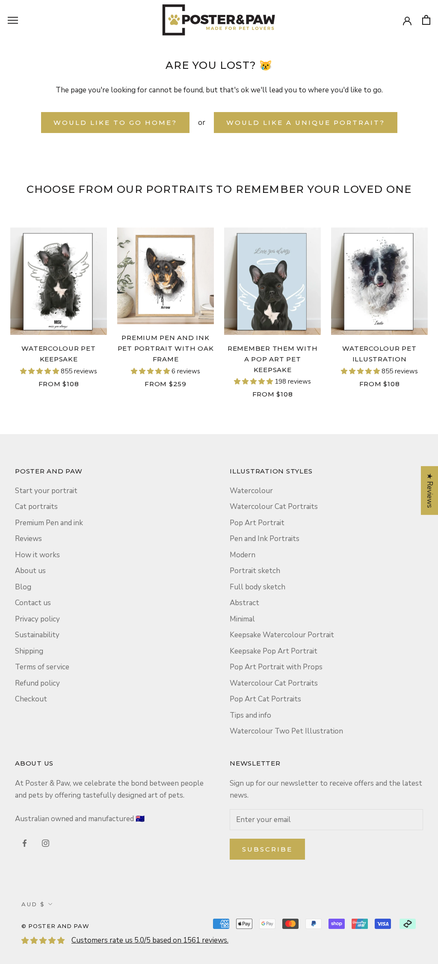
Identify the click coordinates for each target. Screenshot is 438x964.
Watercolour (251, 491)
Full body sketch (257, 587)
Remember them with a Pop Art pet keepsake (273, 359)
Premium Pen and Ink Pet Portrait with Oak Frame (166, 348)
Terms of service (42, 667)
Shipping (29, 651)
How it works (37, 555)
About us (30, 571)
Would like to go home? (115, 122)
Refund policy (37, 683)
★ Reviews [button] (430, 490)
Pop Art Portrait (257, 523)
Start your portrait (46, 491)
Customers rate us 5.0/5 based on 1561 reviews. (149, 940)
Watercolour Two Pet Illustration (286, 731)
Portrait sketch (255, 571)
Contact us (33, 603)
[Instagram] (45, 843)
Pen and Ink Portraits (264, 539)
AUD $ (33, 904)
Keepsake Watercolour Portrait (282, 635)
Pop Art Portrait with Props (276, 667)
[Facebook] (24, 843)
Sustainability (37, 635)
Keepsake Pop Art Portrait (273, 651)
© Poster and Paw (55, 926)
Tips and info (250, 715)
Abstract (244, 603)
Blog (23, 587)
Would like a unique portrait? (305, 122)
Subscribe (267, 849)
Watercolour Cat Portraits (274, 507)
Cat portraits (36, 507)
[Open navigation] (13, 20)
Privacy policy (37, 619)
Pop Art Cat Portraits (265, 699)
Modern (242, 555)
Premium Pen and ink (49, 523)
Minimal (242, 619)
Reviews (28, 539)
